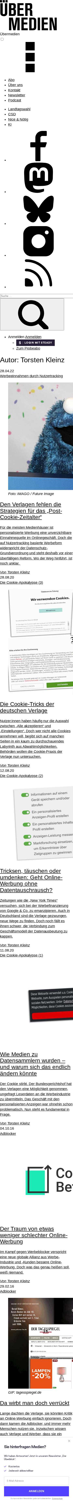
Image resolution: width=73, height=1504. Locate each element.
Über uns (15, 85)
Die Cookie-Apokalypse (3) (21, 583)
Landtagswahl (19, 109)
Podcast (14, 100)
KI (10, 124)
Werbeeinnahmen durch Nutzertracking (31, 376)
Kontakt (14, 90)
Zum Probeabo (28, 348)
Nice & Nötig (18, 119)
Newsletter (16, 95)
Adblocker (8, 1134)
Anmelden (33, 337)
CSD (12, 114)
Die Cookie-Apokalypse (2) (21, 776)
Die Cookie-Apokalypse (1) (21, 955)
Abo (11, 80)
